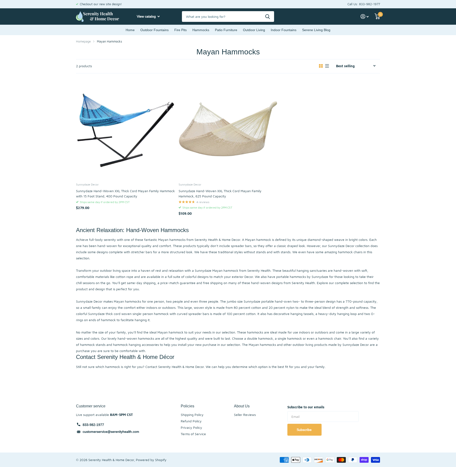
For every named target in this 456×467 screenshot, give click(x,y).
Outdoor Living (254, 30)
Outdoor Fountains (154, 30)
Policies (187, 406)
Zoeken (267, 16)
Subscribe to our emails (305, 407)
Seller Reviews (245, 415)
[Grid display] (321, 66)
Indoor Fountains (283, 30)
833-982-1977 (93, 425)
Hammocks (200, 30)
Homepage (83, 41)
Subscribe (305, 430)
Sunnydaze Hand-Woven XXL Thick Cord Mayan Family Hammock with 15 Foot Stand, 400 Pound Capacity (125, 193)
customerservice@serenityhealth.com (111, 432)
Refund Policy (191, 421)
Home (130, 30)
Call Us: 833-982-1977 (363, 4)
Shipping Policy (192, 415)
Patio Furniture (226, 30)
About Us (242, 406)
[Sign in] (365, 16)
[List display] (327, 66)
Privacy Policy (191, 427)
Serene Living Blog (316, 30)
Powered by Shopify (151, 460)
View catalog (147, 16)
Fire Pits (180, 30)
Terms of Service (193, 434)
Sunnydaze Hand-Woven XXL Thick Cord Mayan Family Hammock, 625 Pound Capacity (220, 193)
